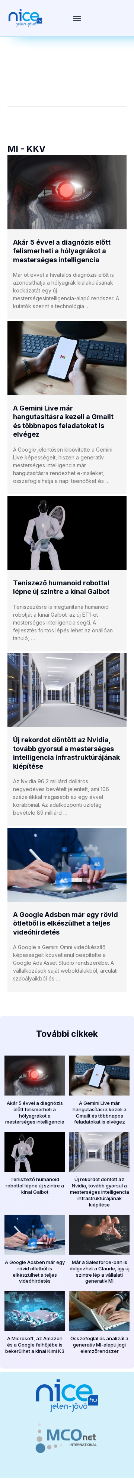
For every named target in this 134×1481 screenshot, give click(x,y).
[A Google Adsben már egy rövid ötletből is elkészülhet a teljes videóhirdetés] (67, 865)
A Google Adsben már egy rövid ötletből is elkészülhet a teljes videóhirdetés (65, 923)
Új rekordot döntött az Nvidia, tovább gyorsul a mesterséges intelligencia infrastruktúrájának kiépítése (99, 1192)
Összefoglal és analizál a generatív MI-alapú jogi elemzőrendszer (99, 1344)
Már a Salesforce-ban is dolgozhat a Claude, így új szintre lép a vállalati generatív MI (100, 1271)
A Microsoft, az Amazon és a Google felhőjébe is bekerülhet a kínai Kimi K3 (34, 1344)
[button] (77, 18)
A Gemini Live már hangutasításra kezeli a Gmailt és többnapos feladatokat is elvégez (100, 1112)
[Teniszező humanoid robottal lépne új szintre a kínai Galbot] (67, 533)
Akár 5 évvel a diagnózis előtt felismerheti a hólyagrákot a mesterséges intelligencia (62, 251)
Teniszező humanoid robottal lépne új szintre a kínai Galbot (35, 1185)
